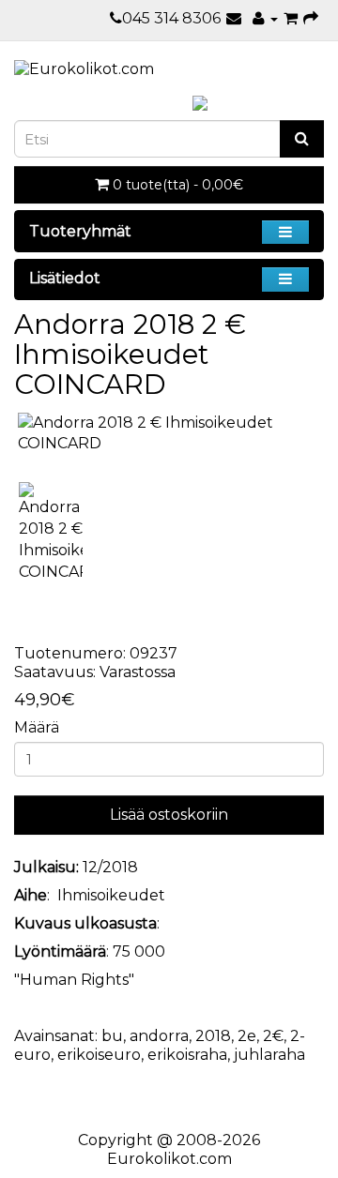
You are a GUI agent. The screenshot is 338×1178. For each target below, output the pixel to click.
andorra (159, 1036)
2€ (273, 1036)
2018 (213, 1036)
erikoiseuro (99, 1055)
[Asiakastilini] (265, 18)
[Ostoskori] (291, 18)
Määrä (36, 727)
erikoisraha (187, 1055)
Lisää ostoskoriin (169, 814)
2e (247, 1036)
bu (112, 1036)
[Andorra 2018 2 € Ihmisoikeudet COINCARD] (169, 434)
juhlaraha (269, 1055)
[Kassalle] (310, 18)
